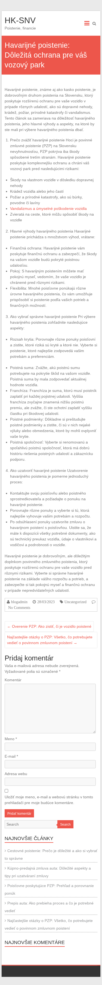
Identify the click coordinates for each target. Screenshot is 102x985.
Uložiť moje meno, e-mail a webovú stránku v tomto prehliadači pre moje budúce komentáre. (49, 800)
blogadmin (19, 602)
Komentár (13, 680)
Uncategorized (75, 602)
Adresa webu (16, 774)
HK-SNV (20, 20)
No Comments (19, 607)
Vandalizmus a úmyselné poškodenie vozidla (48, 208)
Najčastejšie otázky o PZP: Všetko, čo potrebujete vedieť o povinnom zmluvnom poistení (49, 640)
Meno (11, 739)
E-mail (11, 756)
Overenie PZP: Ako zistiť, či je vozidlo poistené (49, 626)
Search (65, 824)
